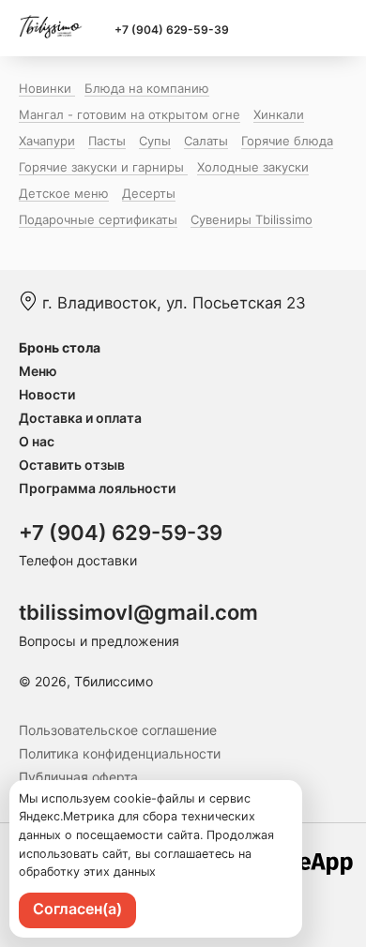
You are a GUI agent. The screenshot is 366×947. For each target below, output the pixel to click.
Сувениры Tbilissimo (252, 219)
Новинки (47, 88)
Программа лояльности (97, 488)
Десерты (148, 193)
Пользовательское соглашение (118, 730)
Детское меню (64, 193)
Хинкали (278, 114)
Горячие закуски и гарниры (103, 166)
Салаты (206, 140)
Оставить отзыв (72, 465)
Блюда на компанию (146, 88)
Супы (155, 140)
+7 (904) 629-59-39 (171, 30)
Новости (47, 394)
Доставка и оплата (80, 418)
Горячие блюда (287, 140)
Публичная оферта (78, 777)
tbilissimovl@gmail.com (138, 612)
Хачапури (47, 140)
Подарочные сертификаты (98, 219)
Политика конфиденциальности (120, 753)
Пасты (107, 140)
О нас (36, 441)
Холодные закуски (253, 166)
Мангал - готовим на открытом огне (129, 114)
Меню (38, 371)
